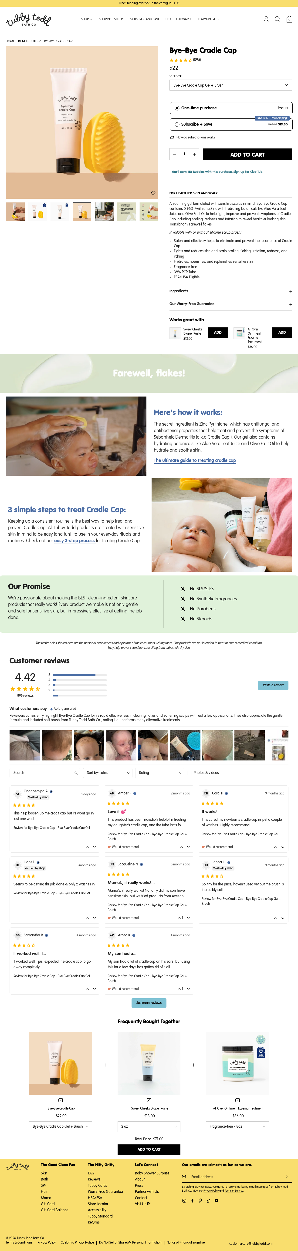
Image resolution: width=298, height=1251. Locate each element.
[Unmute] (124, 472)
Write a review (273, 685)
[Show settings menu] (133, 472)
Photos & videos (206, 773)
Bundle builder (29, 41)
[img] (63, 709)
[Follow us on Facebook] (192, 1200)
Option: (175, 76)
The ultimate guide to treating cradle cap (195, 460)
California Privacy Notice (77, 1242)
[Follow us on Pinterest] (200, 1200)
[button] (153, 193)
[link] (185, 60)
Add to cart (247, 155)
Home (10, 41)
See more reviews (149, 1003)
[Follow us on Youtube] (216, 1200)
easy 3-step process (75, 540)
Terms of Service (234, 1191)
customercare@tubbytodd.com (251, 1243)
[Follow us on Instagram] (184, 1200)
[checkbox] (211, 773)
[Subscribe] (286, 1176)
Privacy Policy (211, 1191)
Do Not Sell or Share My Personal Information (130, 1242)
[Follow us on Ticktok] (208, 1200)
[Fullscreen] (142, 472)
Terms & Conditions (19, 1242)
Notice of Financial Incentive (186, 1242)
